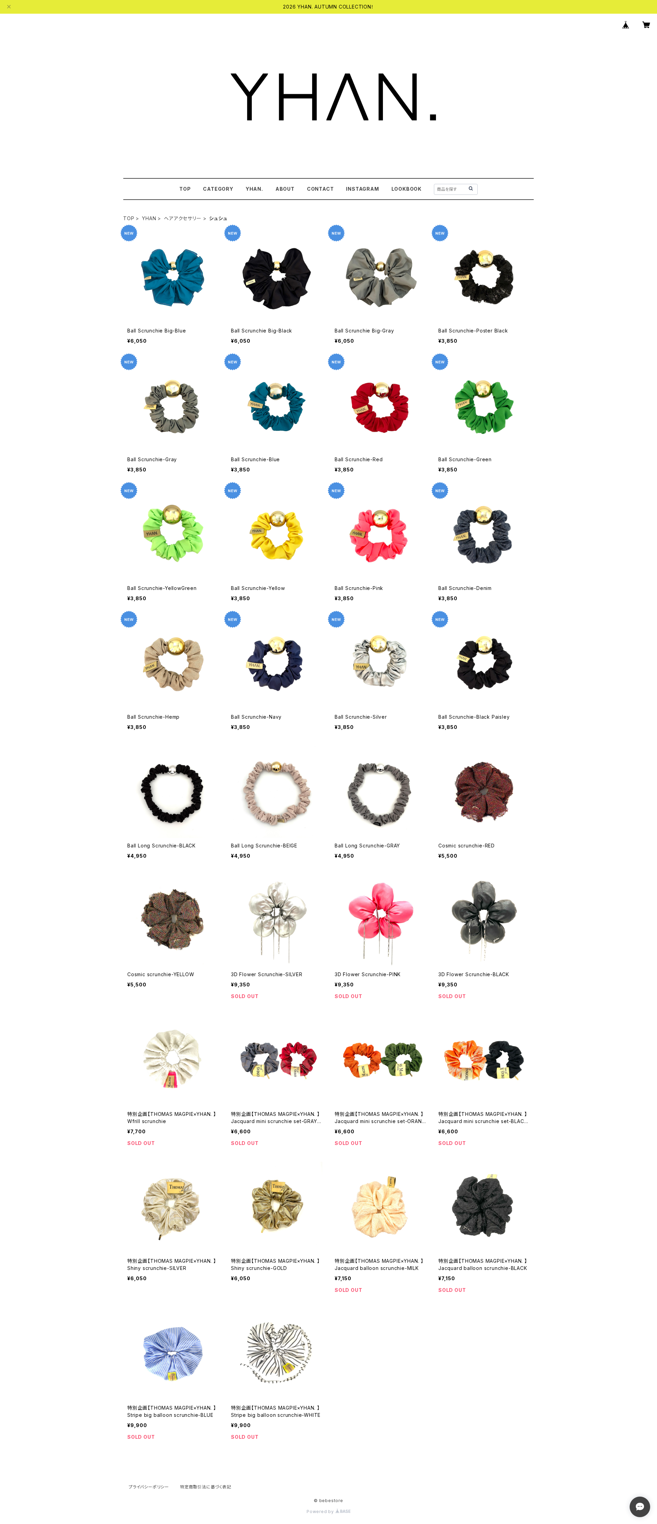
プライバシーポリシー (149, 1486)
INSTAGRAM (362, 189)
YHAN (149, 218)
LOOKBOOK (406, 189)
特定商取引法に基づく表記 (205, 1486)
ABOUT (285, 189)
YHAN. (254, 189)
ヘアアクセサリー (182, 218)
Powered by (321, 1511)
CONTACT (320, 189)
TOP (185, 189)
